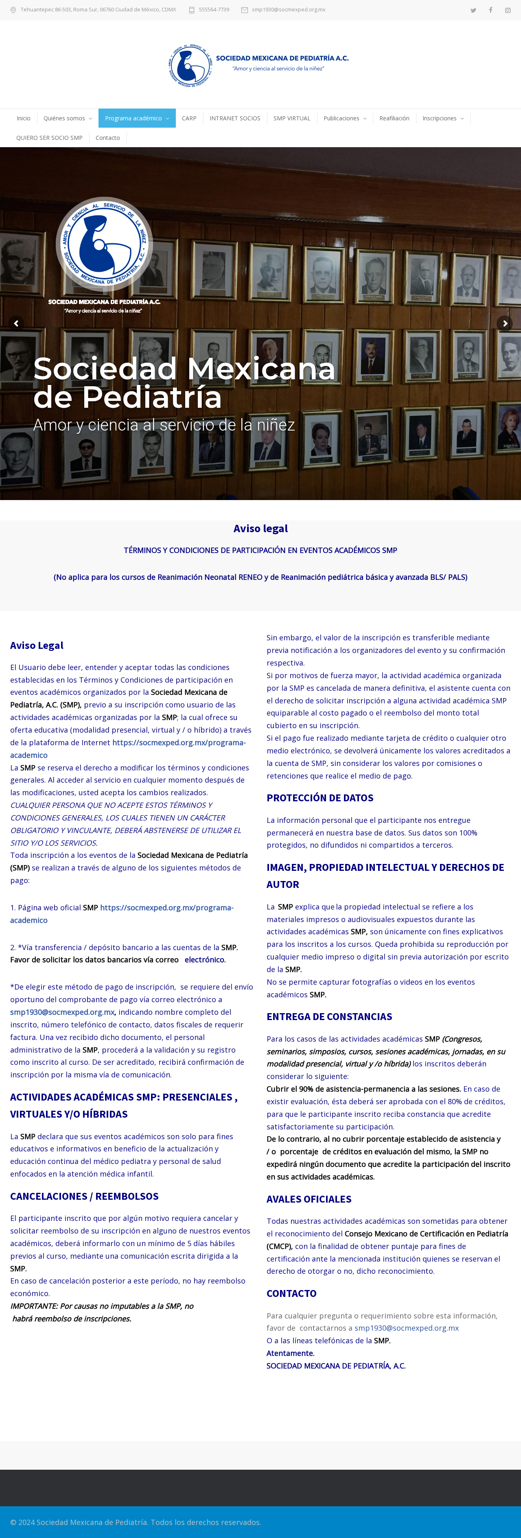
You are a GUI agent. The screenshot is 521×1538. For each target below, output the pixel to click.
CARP (189, 118)
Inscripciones (439, 118)
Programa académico (133, 118)
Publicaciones (341, 118)
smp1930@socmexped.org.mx (289, 10)
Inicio (24, 118)
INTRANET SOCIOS (235, 118)
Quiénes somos (64, 118)
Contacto (108, 137)
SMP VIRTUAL (292, 118)
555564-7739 (214, 10)
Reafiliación (394, 118)
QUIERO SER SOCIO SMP (49, 137)
